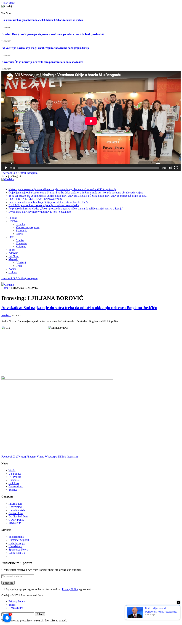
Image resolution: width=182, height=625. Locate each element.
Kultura (13, 272)
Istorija (19, 233)
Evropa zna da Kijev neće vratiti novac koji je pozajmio (40, 211)
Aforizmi (21, 262)
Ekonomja (21, 230)
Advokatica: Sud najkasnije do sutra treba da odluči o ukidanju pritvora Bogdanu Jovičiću (79, 307)
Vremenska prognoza (27, 227)
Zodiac (12, 268)
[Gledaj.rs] (7, 179)
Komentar (21, 243)
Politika (13, 217)
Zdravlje (13, 252)
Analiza (20, 240)
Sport (12, 249)
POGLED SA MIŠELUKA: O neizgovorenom (35, 198)
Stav (11, 236)
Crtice (19, 265)
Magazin (13, 259)
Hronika (20, 224)
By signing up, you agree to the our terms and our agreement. (48, 589)
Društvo (13, 220)
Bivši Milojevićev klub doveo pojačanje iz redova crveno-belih (44, 205)
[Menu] (2, 282)
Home (4, 287)
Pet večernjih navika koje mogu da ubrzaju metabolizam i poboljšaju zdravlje (45, 47)
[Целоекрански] (176, 168)
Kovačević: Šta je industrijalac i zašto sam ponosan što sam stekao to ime (42, 61)
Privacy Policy (70, 589)
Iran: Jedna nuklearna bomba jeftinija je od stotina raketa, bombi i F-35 (48, 202)
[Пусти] (6, 168)
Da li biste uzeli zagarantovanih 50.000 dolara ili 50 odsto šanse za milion (42, 20)
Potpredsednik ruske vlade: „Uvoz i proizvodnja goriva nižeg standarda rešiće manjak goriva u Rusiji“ (66, 208)
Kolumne (21, 246)
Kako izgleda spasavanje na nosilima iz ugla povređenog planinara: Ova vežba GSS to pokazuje (62, 189)
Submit (40, 614)
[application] (91, 121)
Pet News (14, 256)
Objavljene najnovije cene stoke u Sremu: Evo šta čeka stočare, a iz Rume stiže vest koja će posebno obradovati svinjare (76, 192)
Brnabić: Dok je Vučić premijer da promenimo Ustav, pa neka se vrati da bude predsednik (52, 34)
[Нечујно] (170, 168)
